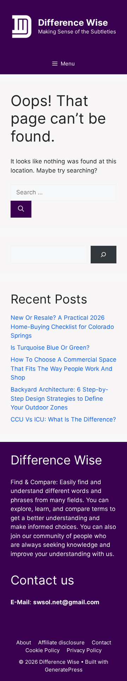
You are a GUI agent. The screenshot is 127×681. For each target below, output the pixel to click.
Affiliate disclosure (61, 642)
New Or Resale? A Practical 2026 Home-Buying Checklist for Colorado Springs (62, 326)
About (23, 642)
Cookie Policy (42, 650)
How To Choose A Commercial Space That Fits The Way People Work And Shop (63, 368)
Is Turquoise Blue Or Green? (50, 347)
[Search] (21, 209)
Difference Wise (73, 22)
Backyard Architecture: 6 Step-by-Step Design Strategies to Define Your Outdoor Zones (59, 398)
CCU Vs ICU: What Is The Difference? (63, 419)
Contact (101, 642)
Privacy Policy (84, 650)
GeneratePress (64, 669)
